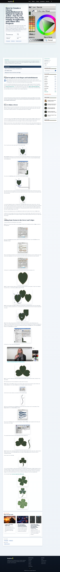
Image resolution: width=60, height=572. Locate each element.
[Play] (35, 355)
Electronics (50, 88)
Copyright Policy (43, 560)
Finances (50, 81)
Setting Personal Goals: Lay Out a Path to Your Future (52, 104)
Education (47, 1)
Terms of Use (43, 563)
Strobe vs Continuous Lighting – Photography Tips (19, 348)
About (42, 559)
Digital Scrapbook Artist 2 (10, 86)
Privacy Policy (43, 562)
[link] (8, 348)
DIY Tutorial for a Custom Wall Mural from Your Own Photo (22, 525)
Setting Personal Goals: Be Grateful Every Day (52, 101)
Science (37, 1)
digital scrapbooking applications (34, 86)
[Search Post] (55, 70)
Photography (6, 540)
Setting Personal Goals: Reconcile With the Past (51, 108)
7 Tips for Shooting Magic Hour (9, 525)
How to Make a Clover (8, 70)
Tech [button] (29, 1)
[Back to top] (30, 568)
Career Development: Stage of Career (52, 115)
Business (50, 79)
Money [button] (33, 1)
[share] (30, 348)
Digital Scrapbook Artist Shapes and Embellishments (13, 68)
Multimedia (11, 540)
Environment (42, 1)
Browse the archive (47, 94)
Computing (50, 76)
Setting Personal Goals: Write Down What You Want (52, 112)
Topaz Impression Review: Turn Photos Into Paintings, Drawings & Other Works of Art (35, 526)
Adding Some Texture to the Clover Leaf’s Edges (13, 72)
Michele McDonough (9, 34)
